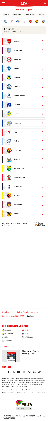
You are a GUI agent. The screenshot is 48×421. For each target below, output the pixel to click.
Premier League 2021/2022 (13, 316)
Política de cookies (8, 393)
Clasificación (29, 14)
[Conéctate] (44, 3)
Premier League (24, 9)
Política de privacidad (27, 390)
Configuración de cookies (25, 393)
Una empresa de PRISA (24, 402)
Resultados (17, 14)
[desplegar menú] (3, 3)
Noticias (6, 14)
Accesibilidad (40, 393)
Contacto (5, 390)
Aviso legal (14, 390)
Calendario (41, 14)
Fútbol (17, 312)
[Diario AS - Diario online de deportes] (24, 3)
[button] (24, 408)
